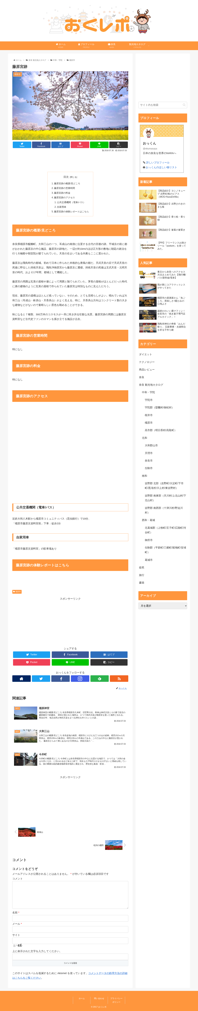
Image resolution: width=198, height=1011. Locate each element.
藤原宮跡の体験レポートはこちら (71, 211)
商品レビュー (147, 369)
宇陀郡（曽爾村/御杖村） (159, 407)
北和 (144, 437)
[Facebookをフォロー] (60, 678)
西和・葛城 (148, 520)
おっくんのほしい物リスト (161, 167)
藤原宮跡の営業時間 (64, 188)
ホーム (82, 998)
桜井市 (149, 415)
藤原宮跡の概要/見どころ (67, 183)
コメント (17, 878)
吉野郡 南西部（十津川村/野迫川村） (164, 510)
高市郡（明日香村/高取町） (161, 430)
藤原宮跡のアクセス (64, 197)
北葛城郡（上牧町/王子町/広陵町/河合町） (165, 530)
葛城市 (149, 559)
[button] (184, 105)
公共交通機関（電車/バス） (71, 202)
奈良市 (149, 460)
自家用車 (61, 207)
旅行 (141, 575)
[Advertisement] (70, 160)
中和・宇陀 (148, 392)
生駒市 (149, 468)
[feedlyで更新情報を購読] (99, 678)
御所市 (149, 540)
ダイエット (145, 354)
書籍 (141, 582)
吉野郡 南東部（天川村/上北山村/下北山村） (165, 498)
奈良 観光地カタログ (151, 384)
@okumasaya (150, 148)
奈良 (141, 377)
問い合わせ (99, 998)
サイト (16, 935)
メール (17, 923)
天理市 (149, 453)
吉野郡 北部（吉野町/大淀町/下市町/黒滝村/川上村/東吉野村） (164, 485)
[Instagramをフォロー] (80, 678)
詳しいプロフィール (158, 162)
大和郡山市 (151, 445)
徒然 (141, 567)
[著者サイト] (21, 678)
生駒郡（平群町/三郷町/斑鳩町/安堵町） (165, 550)
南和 (144, 475)
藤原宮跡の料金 (62, 193)
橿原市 (18, 592)
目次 (66, 176)
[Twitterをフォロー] (41, 678)
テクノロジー (147, 362)
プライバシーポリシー (116, 1000)
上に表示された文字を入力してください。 (37, 951)
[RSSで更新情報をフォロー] (119, 678)
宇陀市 (149, 400)
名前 (15, 912)
